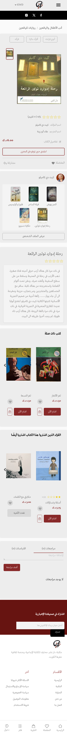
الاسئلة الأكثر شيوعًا (20, 680)
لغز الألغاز (56, 396)
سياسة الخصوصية (21, 692)
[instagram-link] (26, 15)
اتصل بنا (58, 705)
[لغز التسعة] (18, 364)
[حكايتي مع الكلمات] (18, 465)
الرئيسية (58, 680)
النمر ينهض (52, 204)
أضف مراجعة (12, 567)
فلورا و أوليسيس (15, 204)
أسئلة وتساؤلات (53, 503)
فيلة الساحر (33, 204)
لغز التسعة (26, 396)
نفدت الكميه (19, 513)
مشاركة (11, 163)
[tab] (48, 549)
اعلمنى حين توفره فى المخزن (34, 151)
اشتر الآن (52, 412)
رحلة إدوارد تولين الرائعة (42, 226)
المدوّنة (58, 692)
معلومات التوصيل (21, 699)
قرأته (17, 39)
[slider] (53, 262)
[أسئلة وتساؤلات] (48, 465)
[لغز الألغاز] (48, 364)
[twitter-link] (34, 15)
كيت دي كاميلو (41, 125)
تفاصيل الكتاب (51, 142)
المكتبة (59, 686)
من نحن (58, 699)
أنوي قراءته (50, 39)
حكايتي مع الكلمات (22, 497)
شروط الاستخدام (21, 705)
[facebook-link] (41, 15)
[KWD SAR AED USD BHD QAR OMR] (33, 5)
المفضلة (47, 730)
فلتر (20, 730)
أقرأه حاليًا (33, 39)
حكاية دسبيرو (24, 226)
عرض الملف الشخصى (34, 236)
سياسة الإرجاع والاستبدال (17, 686)
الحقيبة (34, 730)
